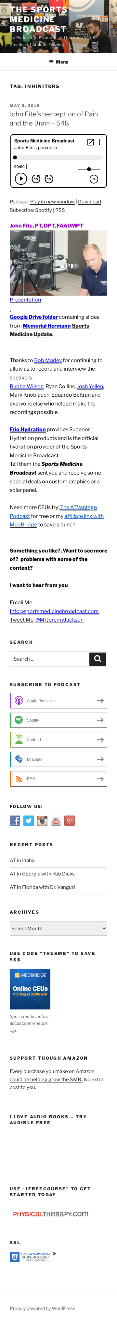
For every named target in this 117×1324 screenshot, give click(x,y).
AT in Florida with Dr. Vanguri (42, 887)
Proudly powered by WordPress (42, 1308)
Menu (62, 62)
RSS (60, 210)
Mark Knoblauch (29, 395)
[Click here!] (10, 309)
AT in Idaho (22, 860)
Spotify (43, 210)
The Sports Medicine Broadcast (39, 19)
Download (89, 202)
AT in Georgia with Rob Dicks (42, 874)
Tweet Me (21, 620)
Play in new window (52, 202)
